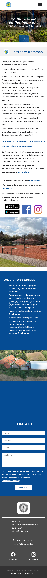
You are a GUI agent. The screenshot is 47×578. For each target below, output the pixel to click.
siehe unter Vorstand (25, 540)
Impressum (16, 573)
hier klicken (23, 172)
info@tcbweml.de (25, 544)
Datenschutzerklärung (11, 481)
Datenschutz (30, 573)
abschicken (23, 487)
